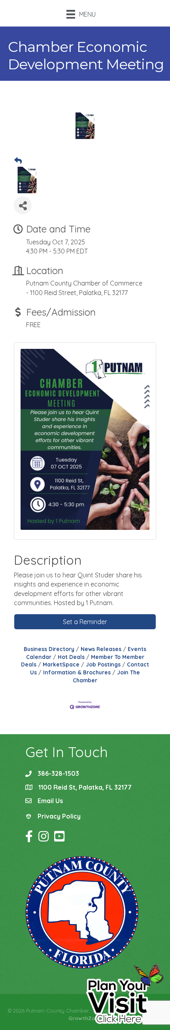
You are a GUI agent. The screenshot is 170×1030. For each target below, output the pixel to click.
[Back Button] (18, 161)
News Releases (101, 648)
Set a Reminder (85, 622)
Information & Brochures (77, 672)
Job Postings (103, 664)
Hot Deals (71, 656)
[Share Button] (23, 205)
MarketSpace (61, 664)
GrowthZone (85, 1018)
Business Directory (49, 648)
